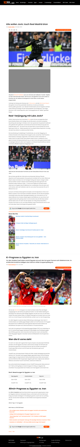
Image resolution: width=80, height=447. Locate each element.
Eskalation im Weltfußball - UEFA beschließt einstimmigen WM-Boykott (27, 422)
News (17, 2)
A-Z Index (41, 442)
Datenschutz (68, 440)
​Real (29, 119)
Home (10, 431)
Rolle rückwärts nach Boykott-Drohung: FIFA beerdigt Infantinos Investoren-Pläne (30, 420)
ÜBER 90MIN (11, 440)
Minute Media (11, 442)
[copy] (16, 30)
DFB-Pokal (72, 2)
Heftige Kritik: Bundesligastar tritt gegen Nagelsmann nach (24, 414)
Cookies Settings (55, 442)
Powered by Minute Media (36, 445)
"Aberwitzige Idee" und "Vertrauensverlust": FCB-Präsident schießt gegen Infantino (28, 417)
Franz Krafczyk (12, 264)
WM (13, 431)
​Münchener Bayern (44, 103)
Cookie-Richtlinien (55, 440)
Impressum (23, 440)
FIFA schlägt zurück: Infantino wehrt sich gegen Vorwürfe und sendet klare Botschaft (28, 411)
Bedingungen (42, 440)
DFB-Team (65, 2)
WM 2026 (17, 310)
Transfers (30, 2)
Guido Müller (11, 27)
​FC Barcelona (32, 103)
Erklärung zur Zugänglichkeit (27, 442)
